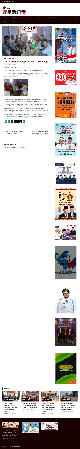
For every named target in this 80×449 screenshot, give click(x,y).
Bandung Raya (26, 18)
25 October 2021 (8, 64)
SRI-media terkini (9, 58)
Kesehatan (54, 18)
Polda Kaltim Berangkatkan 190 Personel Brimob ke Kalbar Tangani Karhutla (10, 407)
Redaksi (6, 18)
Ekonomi (46, 18)
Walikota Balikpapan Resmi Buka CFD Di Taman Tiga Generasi (30, 405)
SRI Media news (16, 446)
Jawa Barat (37, 18)
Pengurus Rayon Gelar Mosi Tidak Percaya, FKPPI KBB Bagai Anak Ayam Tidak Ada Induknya (39, 133)
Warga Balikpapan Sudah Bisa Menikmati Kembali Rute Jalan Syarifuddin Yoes (68, 406)
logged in (13, 147)
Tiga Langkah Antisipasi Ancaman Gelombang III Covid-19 (15, 132)
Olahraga (7, 22)
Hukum (63, 18)
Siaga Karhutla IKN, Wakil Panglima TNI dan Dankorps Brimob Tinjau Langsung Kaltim (49, 407)
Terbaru (6, 388)
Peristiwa (6, 397)
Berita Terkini (15, 18)
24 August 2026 (7, 413)
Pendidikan (15, 22)
